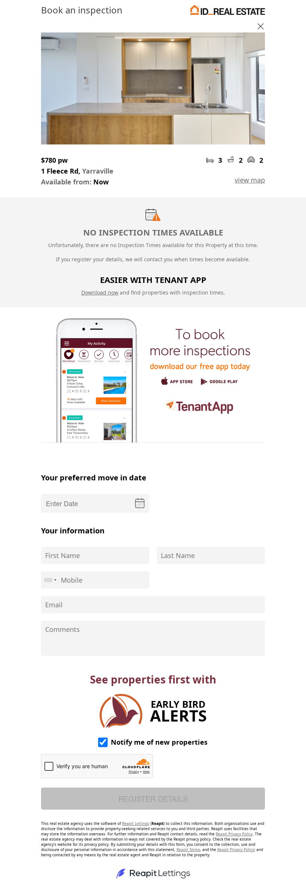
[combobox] (50, 580)
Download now (99, 292)
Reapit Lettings (135, 823)
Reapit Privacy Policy (234, 833)
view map (250, 179)
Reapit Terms (188, 849)
